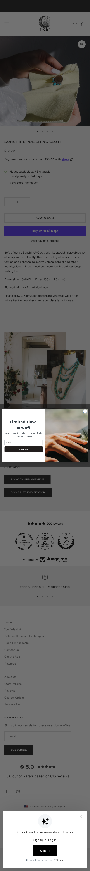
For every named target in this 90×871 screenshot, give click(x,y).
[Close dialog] (85, 411)
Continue (23, 449)
